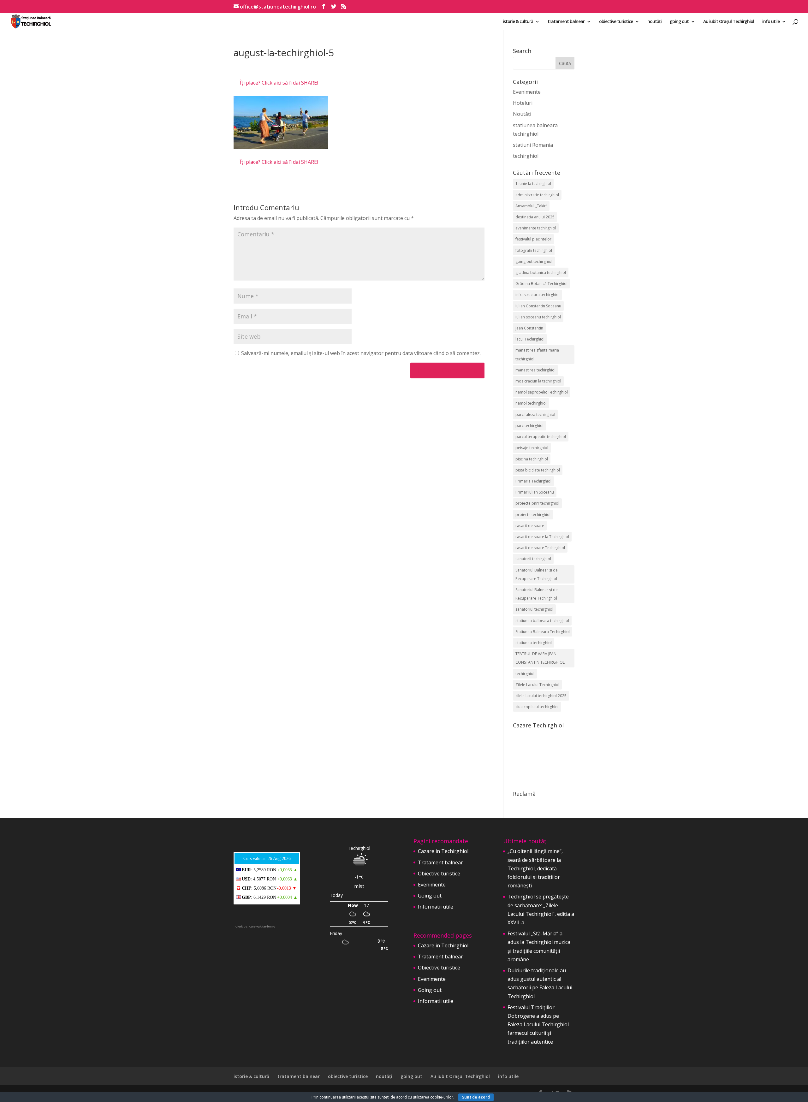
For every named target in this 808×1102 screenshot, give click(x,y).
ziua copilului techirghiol (537, 706)
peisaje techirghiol (531, 447)
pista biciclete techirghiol (537, 470)
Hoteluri (522, 102)
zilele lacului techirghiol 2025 (541, 695)
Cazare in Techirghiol (443, 851)
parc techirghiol (529, 425)
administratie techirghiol (537, 195)
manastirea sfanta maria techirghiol (537, 354)
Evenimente (527, 91)
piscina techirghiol (531, 459)
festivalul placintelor (533, 239)
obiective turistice (616, 21)
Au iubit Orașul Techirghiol (728, 21)
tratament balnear (566, 21)
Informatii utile (435, 906)
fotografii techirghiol (533, 250)
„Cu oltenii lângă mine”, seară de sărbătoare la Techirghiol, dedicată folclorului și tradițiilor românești (535, 868)
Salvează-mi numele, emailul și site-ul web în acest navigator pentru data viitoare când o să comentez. (361, 353)
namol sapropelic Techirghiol (541, 392)
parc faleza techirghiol (535, 414)
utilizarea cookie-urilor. (433, 1097)
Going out (430, 895)
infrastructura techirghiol (537, 294)
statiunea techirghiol (533, 642)
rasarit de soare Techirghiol (540, 547)
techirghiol (525, 155)
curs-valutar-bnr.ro (262, 926)
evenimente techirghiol (535, 228)
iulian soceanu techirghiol (538, 317)
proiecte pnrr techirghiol (537, 503)
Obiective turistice (439, 873)
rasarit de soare (529, 525)
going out (679, 21)
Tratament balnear (440, 862)
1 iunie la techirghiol (533, 183)
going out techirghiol (533, 261)
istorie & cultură (518, 21)
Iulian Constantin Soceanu (538, 306)
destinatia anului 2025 (535, 217)
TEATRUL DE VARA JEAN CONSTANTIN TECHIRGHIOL (540, 658)
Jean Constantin (529, 328)
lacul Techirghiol (529, 339)
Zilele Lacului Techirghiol (537, 684)
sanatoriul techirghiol (534, 609)
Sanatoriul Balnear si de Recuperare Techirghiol (536, 574)
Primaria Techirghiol (533, 481)
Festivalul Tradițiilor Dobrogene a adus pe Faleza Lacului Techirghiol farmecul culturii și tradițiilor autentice (538, 1024)
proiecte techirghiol (532, 514)
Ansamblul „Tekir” (531, 206)
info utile (771, 21)
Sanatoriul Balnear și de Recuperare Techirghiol (536, 594)
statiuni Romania (533, 144)
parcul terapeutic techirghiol (540, 436)
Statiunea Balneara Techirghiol (542, 631)
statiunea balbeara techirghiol (542, 620)
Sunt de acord (476, 1097)
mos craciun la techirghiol (538, 381)
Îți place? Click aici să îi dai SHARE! (279, 82)
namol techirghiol (531, 403)
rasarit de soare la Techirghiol (542, 536)
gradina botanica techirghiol (540, 272)
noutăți (654, 21)
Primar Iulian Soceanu (534, 492)
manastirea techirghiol (535, 370)
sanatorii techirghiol (533, 558)
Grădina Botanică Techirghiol (541, 283)
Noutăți (522, 113)
